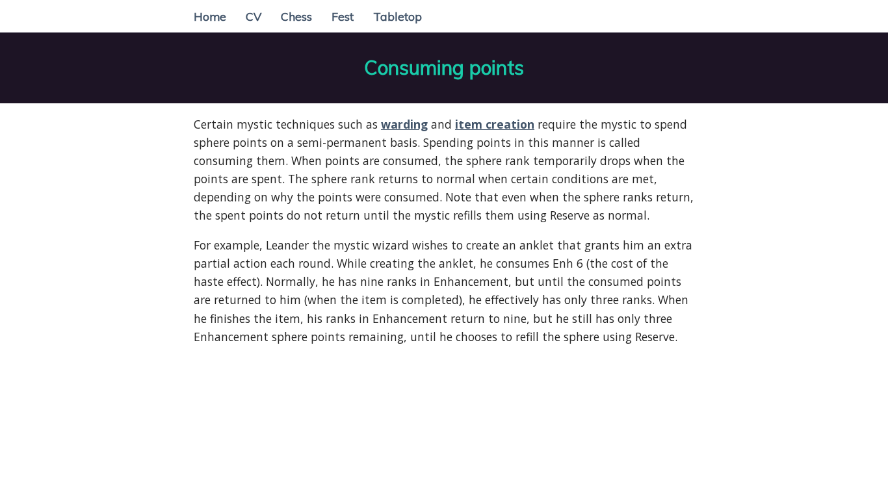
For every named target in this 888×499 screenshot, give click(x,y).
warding (404, 124)
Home (210, 16)
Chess (296, 16)
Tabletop (397, 16)
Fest (343, 16)
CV (253, 16)
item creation (494, 124)
